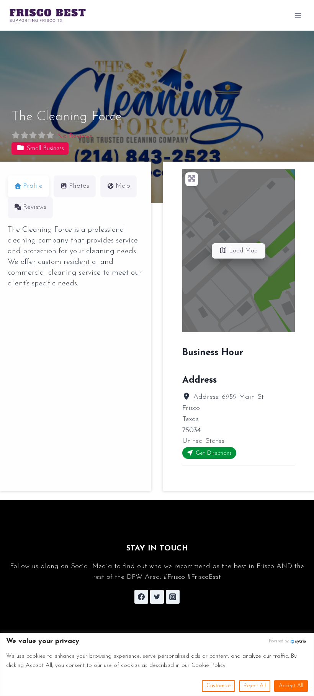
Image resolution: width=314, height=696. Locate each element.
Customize (218, 686)
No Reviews (74, 136)
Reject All (255, 686)
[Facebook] (141, 597)
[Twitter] (157, 597)
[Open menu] (298, 15)
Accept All (291, 686)
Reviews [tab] (34, 207)
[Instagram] (173, 597)
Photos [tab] (79, 186)
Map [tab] (123, 186)
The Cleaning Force (66, 117)
